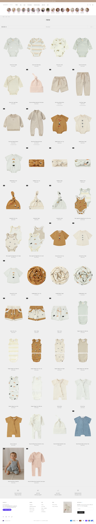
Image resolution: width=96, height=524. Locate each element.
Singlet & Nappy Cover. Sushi (13, 406)
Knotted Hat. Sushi (59, 218)
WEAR (24, 4)
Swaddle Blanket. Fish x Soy (36, 293)
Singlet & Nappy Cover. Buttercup (13, 368)
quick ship (38, 493)
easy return (58, 493)
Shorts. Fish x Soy (13, 331)
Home (3, 16)
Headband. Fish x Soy (36, 180)
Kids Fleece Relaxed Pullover (13, 141)
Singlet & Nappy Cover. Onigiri (59, 368)
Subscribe (81, 512)
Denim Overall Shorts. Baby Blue (13, 481)
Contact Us (31, 511)
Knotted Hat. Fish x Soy (13, 218)
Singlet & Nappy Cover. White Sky (36, 406)
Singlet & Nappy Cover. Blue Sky (82, 331)
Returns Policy (32, 508)
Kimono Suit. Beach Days (36, 64)
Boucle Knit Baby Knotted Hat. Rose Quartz (36, 102)
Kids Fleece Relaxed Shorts (59, 102)
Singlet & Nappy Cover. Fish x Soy (36, 368)
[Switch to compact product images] (5, 26)
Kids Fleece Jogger (83, 102)
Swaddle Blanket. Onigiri (60, 293)
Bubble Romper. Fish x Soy (59, 141)
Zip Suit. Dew (82, 406)
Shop (6, 16)
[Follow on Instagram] (6, 516)
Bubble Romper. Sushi (13, 180)
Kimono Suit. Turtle (59, 64)
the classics (30, 4)
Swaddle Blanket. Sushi (82, 293)
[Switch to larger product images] (2, 26)
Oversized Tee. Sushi (13, 293)
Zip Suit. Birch (59, 406)
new (9, 16)
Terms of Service (55, 506)
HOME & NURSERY (37, 4)
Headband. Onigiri (59, 180)
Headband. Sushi (82, 180)
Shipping (31, 504)
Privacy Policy (54, 504)
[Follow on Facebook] (3, 516)
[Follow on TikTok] (11, 516)
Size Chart (43, 506)
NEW (20, 4)
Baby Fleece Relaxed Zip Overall (36, 141)
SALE (48, 4)
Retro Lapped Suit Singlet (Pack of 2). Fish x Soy (83, 218)
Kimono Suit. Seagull (13, 64)
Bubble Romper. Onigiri (82, 141)
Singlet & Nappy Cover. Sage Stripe (82, 368)
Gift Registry (43, 511)
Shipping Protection (78, 493)
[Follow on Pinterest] (9, 516)
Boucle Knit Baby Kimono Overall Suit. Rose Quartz (36, 481)
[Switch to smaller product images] (4, 26)
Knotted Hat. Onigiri (36, 218)
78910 (16, 4)
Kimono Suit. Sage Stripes (13, 102)
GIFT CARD (43, 4)
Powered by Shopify (45, 520)
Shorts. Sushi (59, 331)
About (42, 504)
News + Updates (44, 508)
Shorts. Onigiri (36, 331)
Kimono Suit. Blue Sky (82, 64)
